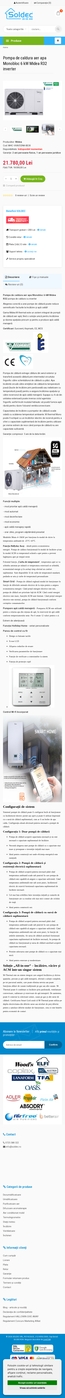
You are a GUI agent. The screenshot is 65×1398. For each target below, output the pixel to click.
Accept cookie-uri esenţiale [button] (32, 1382)
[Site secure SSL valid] (21, 1352)
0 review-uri (21, 195)
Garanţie (7, 1273)
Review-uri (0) (15, 284)
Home (5, 47)
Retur (5, 1269)
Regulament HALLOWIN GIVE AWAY (21, 1316)
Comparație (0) (43, 3)
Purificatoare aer (11, 1203)
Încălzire (7, 1226)
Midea (18, 142)
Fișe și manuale (39, 277)
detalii (42, 230)
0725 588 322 (12, 1142)
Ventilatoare (9, 1231)
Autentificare (21, 3)
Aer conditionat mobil (13, 1212)
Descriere (13, 277)
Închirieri (7, 1235)
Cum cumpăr (9, 1255)
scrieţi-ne (32, 251)
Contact (7, 1287)
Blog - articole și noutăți (15, 1307)
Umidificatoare (10, 1199)
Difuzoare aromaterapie (15, 1208)
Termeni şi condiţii (12, 1282)
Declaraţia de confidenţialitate (17, 1312)
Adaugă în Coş (34, 178)
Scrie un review (37, 195)
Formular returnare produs (16, 1278)
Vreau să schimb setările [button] (32, 1388)
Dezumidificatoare (12, 1194)
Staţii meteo (9, 1222)
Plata (5, 1264)
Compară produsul (15, 185)
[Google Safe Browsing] (43, 1352)
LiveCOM (47, 1339)
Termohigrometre (11, 1217)
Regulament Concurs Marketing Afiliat (21, 1321)
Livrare (6, 1260)
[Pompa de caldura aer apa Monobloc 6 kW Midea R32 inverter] (32, 100)
